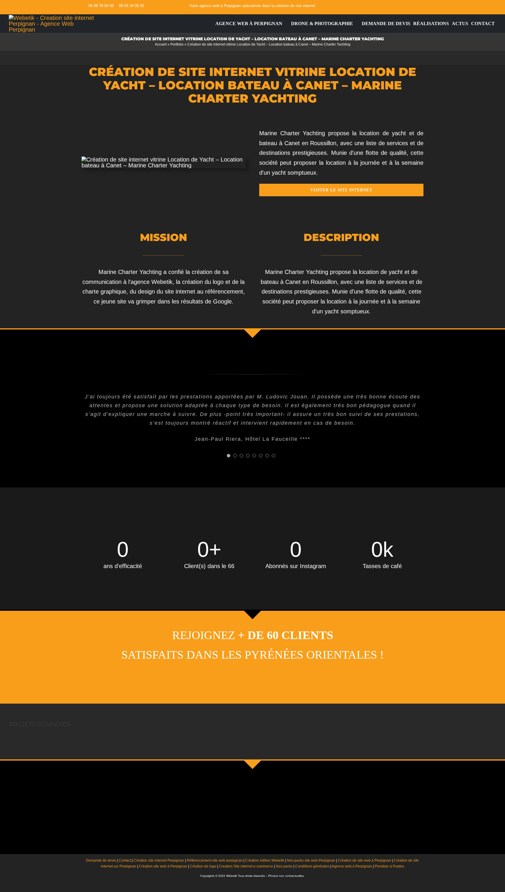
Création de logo (203, 866)
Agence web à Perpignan (352, 866)
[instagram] (421, 6)
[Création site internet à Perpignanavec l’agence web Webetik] (210, 23)
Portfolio (177, 44)
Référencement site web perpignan (215, 860)
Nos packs (284, 866)
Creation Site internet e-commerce (246, 866)
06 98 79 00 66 (101, 6)
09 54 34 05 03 (131, 6)
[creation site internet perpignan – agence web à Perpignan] (52, 18)
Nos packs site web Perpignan (311, 860)
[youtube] (412, 6)
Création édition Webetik (264, 860)
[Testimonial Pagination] (228, 455)
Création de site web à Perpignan (364, 860)
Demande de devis (101, 860)
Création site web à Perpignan (163, 866)
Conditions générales (312, 866)
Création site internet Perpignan (159, 860)
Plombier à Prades (389, 866)
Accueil (161, 44)
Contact (125, 860)
